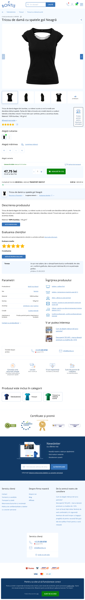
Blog (30, 497)
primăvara (26, 306)
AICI (37, 594)
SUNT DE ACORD (50, 594)
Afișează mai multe (8, 120)
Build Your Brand (33, 286)
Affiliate (31, 500)
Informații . (42, 473)
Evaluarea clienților (45, 195)
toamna (35, 306)
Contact (4, 494)
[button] (81, 56)
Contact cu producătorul (10, 323)
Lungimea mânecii (31, 144)
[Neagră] (4, 137)
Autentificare (59, 467)
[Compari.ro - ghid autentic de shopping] (10, 425)
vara (31, 306)
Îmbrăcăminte (11, 12)
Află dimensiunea (11, 224)
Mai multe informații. (50, 237)
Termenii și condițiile (9, 497)
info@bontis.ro (68, 351)
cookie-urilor (70, 586)
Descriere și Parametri (15, 195)
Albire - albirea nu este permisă (61, 298)
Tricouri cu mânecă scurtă (35, 12)
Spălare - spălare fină (58, 286)
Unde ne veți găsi (44, 555)
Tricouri (21, 12)
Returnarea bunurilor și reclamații (14, 503)
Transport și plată (8, 500)
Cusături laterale (33, 311)
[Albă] (9, 137)
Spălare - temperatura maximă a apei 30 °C (65, 292)
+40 (41, 350)
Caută (50, 5)
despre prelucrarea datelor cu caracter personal (46, 473)
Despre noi (32, 494)
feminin (36, 291)
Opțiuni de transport (74, 164)
